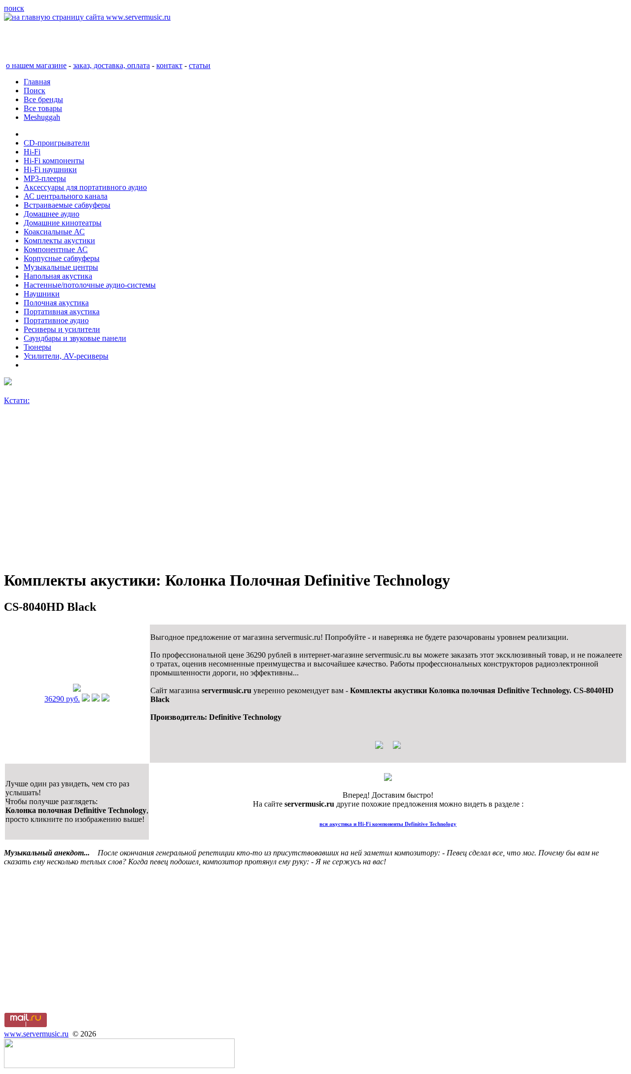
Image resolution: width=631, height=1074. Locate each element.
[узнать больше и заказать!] (86, 699)
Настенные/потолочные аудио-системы (90, 285)
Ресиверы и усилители (62, 329)
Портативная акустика (62, 311)
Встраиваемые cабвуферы (67, 205)
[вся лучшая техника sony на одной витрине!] (8, 382)
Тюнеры (37, 347)
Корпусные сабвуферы (62, 258)
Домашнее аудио (51, 214)
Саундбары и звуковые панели (75, 338)
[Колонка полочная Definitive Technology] (77, 689)
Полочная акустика (56, 302)
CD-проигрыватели (57, 143)
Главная (37, 81)
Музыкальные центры (61, 267)
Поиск (34, 90)
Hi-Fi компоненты (54, 160)
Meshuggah (42, 117)
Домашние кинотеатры (63, 223)
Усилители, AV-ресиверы (66, 356)
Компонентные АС (56, 249)
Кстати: (17, 400)
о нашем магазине (36, 65)
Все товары (43, 108)
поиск (14, 8)
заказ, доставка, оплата (111, 65)
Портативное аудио (56, 320)
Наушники (42, 294)
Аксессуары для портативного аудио (85, 187)
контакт (169, 65)
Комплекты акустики (59, 240)
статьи (199, 65)
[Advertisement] (300, 492)
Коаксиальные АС (54, 231)
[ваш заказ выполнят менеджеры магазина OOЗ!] (388, 778)
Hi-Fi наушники (50, 169)
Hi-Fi (32, 152)
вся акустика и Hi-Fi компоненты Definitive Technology (387, 824)
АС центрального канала (65, 196)
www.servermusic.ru (36, 1034)
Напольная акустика (58, 276)
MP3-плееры (45, 178)
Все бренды (43, 99)
